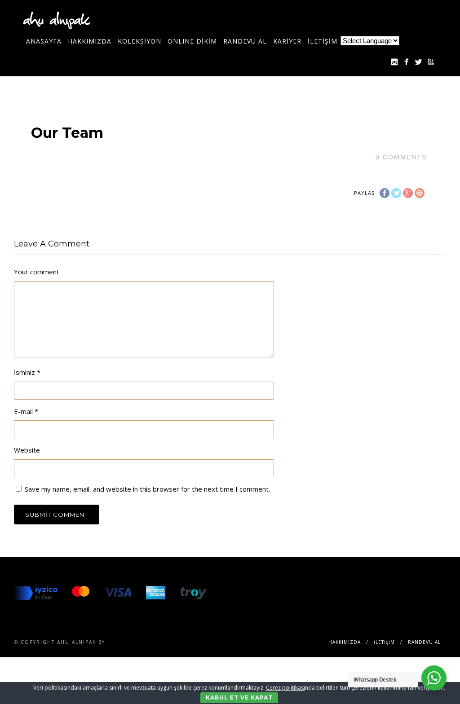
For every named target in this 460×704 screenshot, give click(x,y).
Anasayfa (44, 41)
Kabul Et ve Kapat (239, 697)
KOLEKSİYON (139, 41)
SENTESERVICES (130, 642)
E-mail (26, 411)
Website (27, 449)
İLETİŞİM (322, 41)
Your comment (36, 271)
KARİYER (287, 41)
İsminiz (27, 372)
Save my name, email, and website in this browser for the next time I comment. (147, 488)
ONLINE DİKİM (192, 41)
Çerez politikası (285, 687)
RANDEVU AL (245, 41)
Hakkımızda (89, 41)
